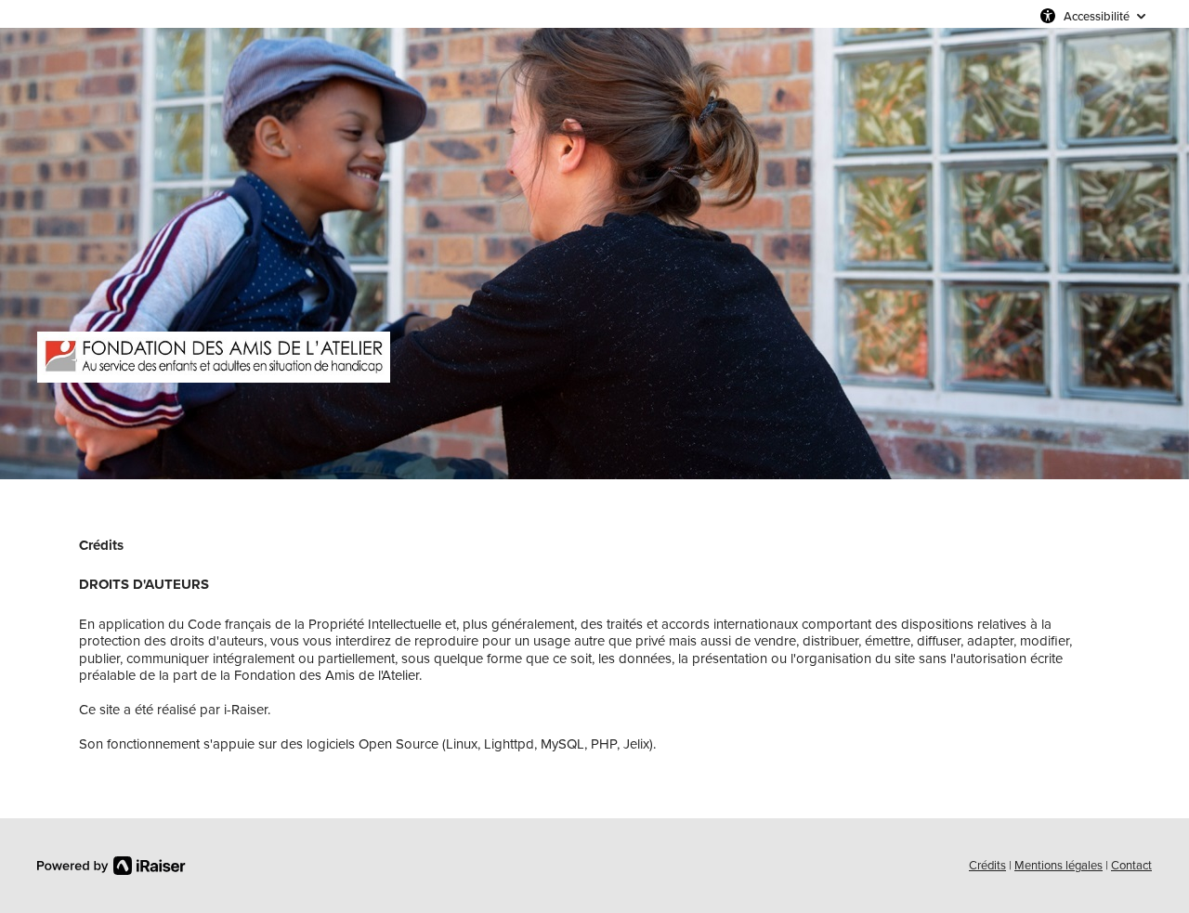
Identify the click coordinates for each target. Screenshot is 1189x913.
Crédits (987, 865)
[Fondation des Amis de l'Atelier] (213, 357)
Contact (1131, 865)
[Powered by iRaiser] (111, 865)
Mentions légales (1058, 865)
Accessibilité (1097, 15)
